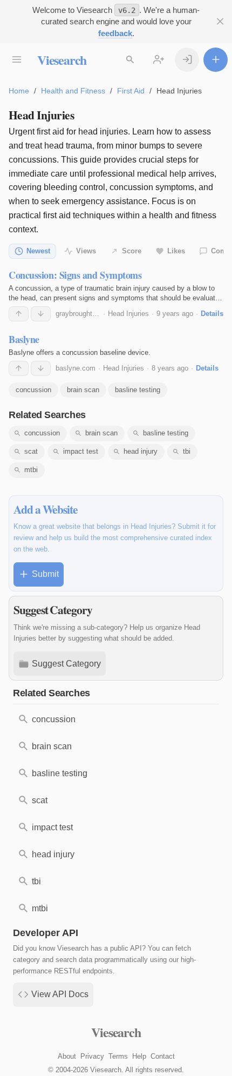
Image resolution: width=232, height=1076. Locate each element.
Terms (118, 1056)
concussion (33, 390)
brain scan (83, 390)
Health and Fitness (73, 90)
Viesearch (61, 59)
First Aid (131, 90)
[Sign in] (187, 60)
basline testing (137, 390)
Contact (163, 1056)
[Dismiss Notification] (220, 21)
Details (212, 314)
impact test (80, 451)
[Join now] (158, 60)
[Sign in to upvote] (19, 313)
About (67, 1056)
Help (139, 1056)
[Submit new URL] (215, 60)
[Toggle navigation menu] (16, 60)
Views (86, 251)
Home (19, 90)
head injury (141, 451)
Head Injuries (128, 314)
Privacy (92, 1056)
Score (131, 251)
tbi (186, 451)
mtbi (31, 470)
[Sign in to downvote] (41, 313)
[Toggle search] (130, 60)
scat (31, 451)
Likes (176, 251)
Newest (38, 251)
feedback (115, 33)
